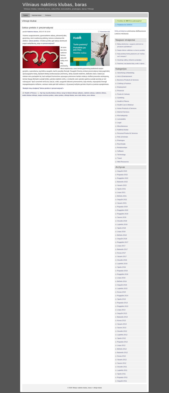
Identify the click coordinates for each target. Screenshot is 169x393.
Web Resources (123, 162)
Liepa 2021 (121, 192)
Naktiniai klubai (36, 15)
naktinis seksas (89, 93)
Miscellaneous (122, 126)
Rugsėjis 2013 (122, 303)
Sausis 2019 (121, 217)
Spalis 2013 (121, 299)
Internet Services (123, 112)
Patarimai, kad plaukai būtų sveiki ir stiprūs (130, 63)
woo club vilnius (80, 95)
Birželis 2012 (122, 349)
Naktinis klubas (32, 31)
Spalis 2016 (121, 267)
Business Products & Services (128, 80)
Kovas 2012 (121, 356)
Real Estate (121, 144)
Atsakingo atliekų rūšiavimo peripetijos (129, 60)
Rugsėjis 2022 (122, 175)
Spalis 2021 (121, 189)
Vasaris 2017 (122, 256)
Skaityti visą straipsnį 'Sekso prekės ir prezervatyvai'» (43, 88)
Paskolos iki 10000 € (124, 25)
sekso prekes (59, 95)
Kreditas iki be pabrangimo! (129, 21)
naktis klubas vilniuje (29, 95)
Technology (121, 155)
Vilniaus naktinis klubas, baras (54, 4)
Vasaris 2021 (122, 203)
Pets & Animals (122, 137)
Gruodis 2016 (122, 260)
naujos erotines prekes (46, 95)
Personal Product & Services (127, 133)
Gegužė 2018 (122, 239)
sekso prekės (34, 41)
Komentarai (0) (105, 31)
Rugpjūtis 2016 (122, 274)
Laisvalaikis (121, 119)
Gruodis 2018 (122, 221)
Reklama (48, 15)
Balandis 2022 (122, 182)
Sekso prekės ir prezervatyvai (37, 27)
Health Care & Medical (125, 105)
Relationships (122, 147)
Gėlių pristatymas (121, 31)
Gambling (120, 98)
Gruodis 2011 (122, 367)
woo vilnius (91, 95)
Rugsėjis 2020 (122, 207)
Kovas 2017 (121, 253)
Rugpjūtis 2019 (122, 214)
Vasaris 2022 (122, 185)
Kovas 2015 (121, 292)
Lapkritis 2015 (122, 288)
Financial (120, 91)
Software (120, 151)
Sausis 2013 (121, 328)
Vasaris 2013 (122, 324)
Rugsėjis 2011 (122, 377)
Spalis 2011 (121, 374)
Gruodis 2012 (122, 331)
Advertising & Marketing (125, 73)
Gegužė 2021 (122, 200)
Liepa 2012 (121, 345)
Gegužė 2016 (122, 285)
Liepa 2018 (121, 232)
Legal (119, 123)
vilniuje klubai (69, 95)
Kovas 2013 (121, 320)
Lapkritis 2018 (122, 224)
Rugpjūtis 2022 (122, 178)
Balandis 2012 (122, 352)
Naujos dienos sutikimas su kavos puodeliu (131, 50)
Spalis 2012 (121, 338)
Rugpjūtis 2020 (122, 210)
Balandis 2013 (122, 317)
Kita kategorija (122, 115)
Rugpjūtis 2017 (122, 242)
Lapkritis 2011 (122, 370)
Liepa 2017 (121, 246)
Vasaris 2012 (122, 360)
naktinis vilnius (100, 93)
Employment (121, 87)
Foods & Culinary (123, 94)
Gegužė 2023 (122, 171)
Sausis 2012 (121, 363)
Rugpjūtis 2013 (122, 306)
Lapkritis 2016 (122, 264)
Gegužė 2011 (122, 381)
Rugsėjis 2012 (122, 342)
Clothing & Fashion (124, 83)
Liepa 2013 (121, 310)
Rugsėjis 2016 (122, 271)
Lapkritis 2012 (122, 335)
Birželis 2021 (122, 196)
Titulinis (25, 15)
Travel (119, 158)
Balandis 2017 (122, 249)
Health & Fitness (30, 93)
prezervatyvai (48, 43)
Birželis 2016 (122, 281)
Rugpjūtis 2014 (122, 296)
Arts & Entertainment (124, 76)
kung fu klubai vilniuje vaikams (72, 93)
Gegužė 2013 (122, 313)
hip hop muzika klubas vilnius (50, 93)
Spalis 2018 (121, 228)
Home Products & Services (126, 108)
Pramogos (121, 140)
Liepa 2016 (121, 278)
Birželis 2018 (122, 235)
